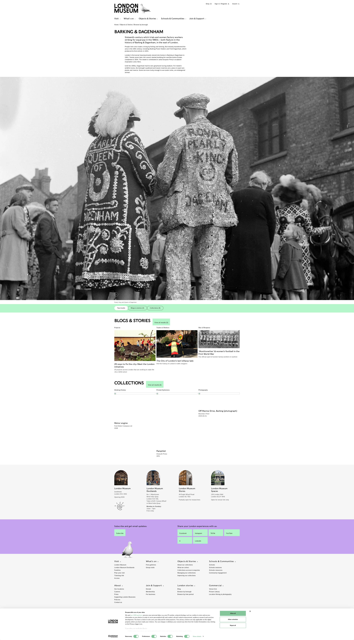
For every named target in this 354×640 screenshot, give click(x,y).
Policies (117, 599)
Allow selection (233, 619)
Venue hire (213, 589)
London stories (185, 585)
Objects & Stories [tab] (147, 18)
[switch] (154, 636)
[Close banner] (250, 611)
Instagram (198, 533)
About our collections (185, 565)
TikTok (213, 533)
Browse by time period (185, 594)
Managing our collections (186, 573)
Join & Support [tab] (196, 18)
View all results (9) (155, 385)
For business (150, 594)
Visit (116, 561)
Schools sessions (215, 567)
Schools (212, 565)
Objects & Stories (126, 24)
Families (117, 570)
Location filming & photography (220, 594)
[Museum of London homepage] (132, 8)
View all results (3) (161, 322)
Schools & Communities (221, 561)
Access (117, 578)
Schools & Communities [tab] (172, 18)
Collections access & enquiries (188, 570)
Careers (117, 591)
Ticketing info (119, 575)
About (117, 585)
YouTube (229, 533)
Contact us (118, 602)
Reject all (233, 625)
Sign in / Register (221, 4)
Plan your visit (119, 573)
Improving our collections (186, 575)
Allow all (233, 613)
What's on (151, 561)
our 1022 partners (137, 615)
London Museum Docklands (124, 567)
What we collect (183, 567)
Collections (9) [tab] (155, 308)
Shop (208, 4)
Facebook (182, 533)
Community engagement (218, 573)
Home (116, 24)
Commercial (215, 585)
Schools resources (216, 570)
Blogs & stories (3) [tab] (137, 308)
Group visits (150, 567)
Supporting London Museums (124, 597)
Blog (179, 589)
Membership (150, 591)
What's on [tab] (129, 18)
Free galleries (151, 565)
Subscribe (120, 533)
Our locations (119, 589)
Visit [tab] (116, 18)
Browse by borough (141, 24)
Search (234, 4)
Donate (148, 589)
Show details (197, 636)
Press (116, 594)
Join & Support (154, 585)
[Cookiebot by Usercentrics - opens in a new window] (113, 636)
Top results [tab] (121, 308)
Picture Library (214, 591)
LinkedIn (198, 541)
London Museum (120, 565)
